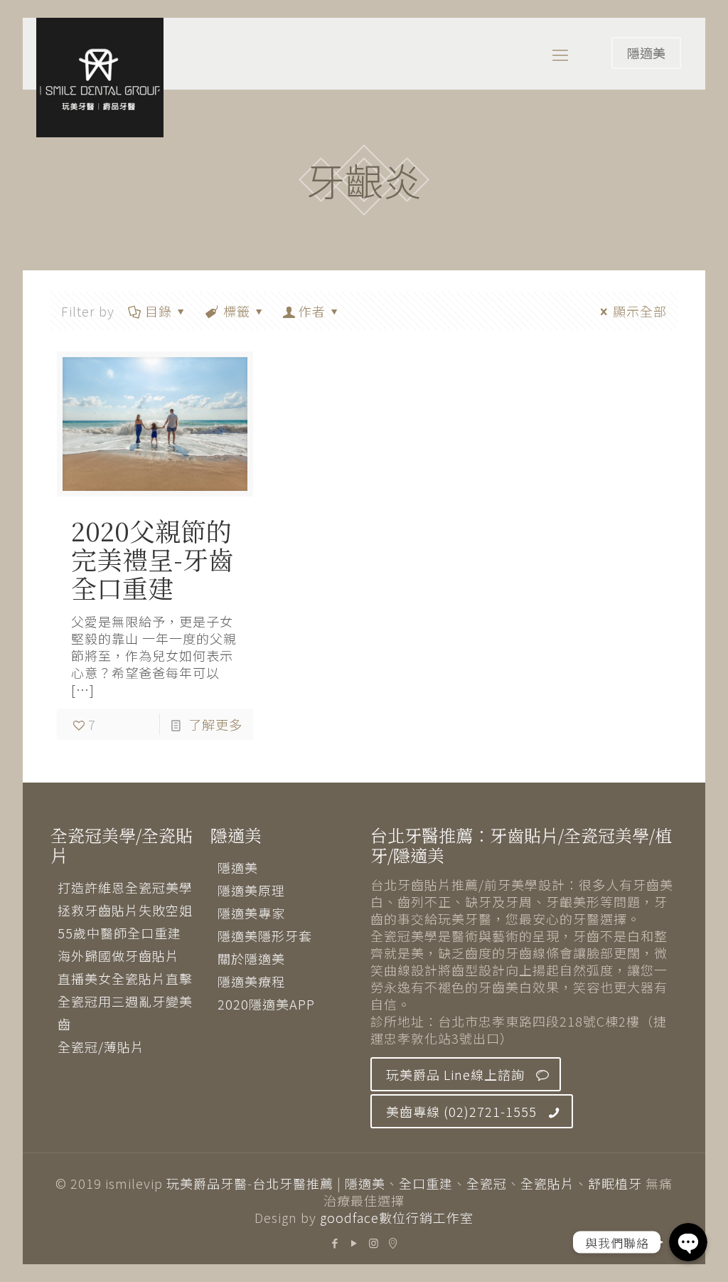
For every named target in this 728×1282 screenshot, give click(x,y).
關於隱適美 (251, 958)
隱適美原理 (251, 890)
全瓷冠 (486, 1183)
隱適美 (646, 52)
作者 (312, 311)
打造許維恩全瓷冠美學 (125, 887)
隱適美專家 (251, 913)
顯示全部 (640, 311)
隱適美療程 (251, 981)
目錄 (158, 311)
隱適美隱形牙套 (265, 935)
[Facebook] (335, 1242)
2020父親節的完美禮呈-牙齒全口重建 (152, 558)
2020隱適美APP (266, 1004)
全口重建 (426, 1183)
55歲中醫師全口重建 (119, 932)
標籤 (236, 311)
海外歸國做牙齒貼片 (118, 955)
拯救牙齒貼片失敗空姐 (125, 910)
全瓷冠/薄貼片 (101, 1046)
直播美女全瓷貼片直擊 (125, 978)
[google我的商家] (392, 1242)
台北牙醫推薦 (292, 1183)
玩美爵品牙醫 (206, 1183)
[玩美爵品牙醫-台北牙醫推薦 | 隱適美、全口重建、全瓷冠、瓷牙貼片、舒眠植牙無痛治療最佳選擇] (100, 77)
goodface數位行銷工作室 (396, 1217)
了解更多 (215, 724)
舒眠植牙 (615, 1183)
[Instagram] (373, 1242)
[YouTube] (354, 1242)
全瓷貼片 (547, 1183)
